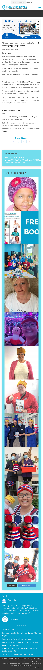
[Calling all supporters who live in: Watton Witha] (21, 194)
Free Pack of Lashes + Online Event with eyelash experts (19, 649)
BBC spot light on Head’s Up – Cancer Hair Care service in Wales (20, 643)
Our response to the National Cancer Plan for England (21, 634)
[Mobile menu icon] (39, 7)
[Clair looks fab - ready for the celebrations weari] (21, 396)
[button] (17, 625)
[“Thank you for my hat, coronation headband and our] (21, 329)
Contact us (12, 600)
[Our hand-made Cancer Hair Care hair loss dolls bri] (21, 531)
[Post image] (4, 601)
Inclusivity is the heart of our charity (17, 654)
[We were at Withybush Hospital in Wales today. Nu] (21, 261)
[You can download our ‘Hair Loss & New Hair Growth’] (21, 227)
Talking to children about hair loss (16, 639)
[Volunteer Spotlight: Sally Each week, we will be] (21, 295)
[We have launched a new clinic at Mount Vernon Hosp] (21, 430)
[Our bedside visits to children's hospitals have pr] (21, 464)
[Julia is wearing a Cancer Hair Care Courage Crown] (21, 363)
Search (29, 2)
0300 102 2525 (35, 659)
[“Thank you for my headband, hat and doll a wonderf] (21, 498)
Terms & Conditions (35, 668)
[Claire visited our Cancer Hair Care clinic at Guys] (21, 565)
